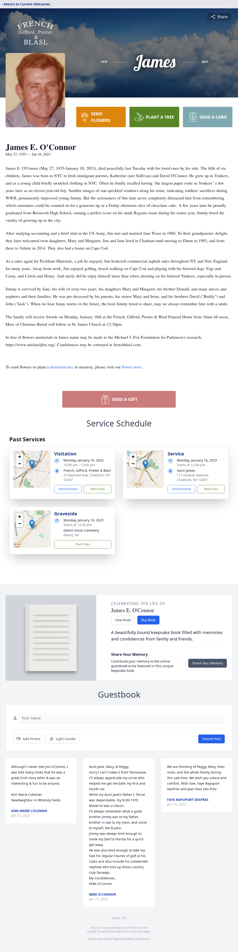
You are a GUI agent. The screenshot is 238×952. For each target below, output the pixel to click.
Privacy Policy (106, 931)
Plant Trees (97, 489)
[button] (32, 464)
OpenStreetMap (124, 939)
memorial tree (61, 367)
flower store (131, 367)
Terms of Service (131, 931)
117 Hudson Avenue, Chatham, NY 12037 (193, 477)
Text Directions (68, 489)
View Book (123, 620)
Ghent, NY (71, 535)
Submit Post (211, 739)
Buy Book (148, 620)
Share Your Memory (207, 663)
